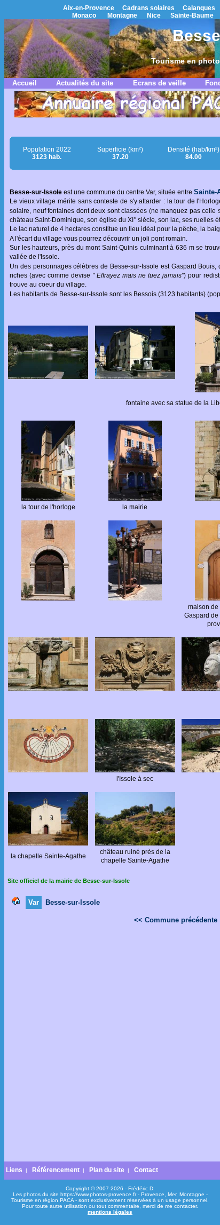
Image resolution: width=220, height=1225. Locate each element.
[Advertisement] (110, 1046)
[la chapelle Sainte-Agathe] (48, 843)
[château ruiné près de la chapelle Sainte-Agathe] (135, 843)
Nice (154, 15)
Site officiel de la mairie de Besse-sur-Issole (68, 881)
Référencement (56, 1170)
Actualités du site (84, 83)
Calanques (199, 8)
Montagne (122, 15)
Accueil (24, 83)
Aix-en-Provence (88, 8)
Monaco (84, 15)
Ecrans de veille (159, 83)
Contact (146, 1170)
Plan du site (106, 1170)
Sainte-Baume (192, 15)
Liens (14, 1170)
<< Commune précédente (175, 920)
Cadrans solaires (148, 8)
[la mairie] (135, 498)
